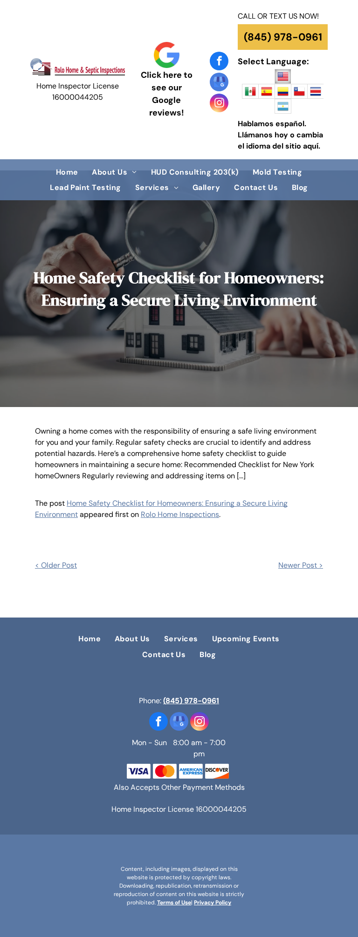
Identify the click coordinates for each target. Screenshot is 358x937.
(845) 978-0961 (191, 701)
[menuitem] (67, 172)
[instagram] (219, 104)
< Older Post (56, 565)
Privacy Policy (212, 902)
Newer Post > (300, 565)
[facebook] (219, 62)
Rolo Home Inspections (180, 514)
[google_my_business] (219, 83)
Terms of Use (174, 902)
